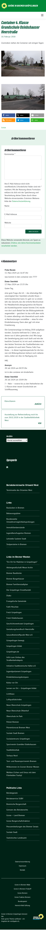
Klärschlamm (23, 402)
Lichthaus (10, 694)
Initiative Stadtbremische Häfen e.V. (21, 666)
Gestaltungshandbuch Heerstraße (20, 629)
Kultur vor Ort (12, 682)
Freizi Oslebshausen (14, 618)
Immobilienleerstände (15, 527)
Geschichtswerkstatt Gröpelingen (20, 623)
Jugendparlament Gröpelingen (18, 671)
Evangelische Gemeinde (16, 601)
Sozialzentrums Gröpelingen (18, 738)
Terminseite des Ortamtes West (19, 490)
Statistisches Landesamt (16, 838)
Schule (3, 128)
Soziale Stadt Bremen (15, 733)
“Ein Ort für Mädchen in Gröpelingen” (21, 562)
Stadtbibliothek (12, 750)
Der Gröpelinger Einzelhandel (18, 590)
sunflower (17, 919)
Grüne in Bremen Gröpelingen (23, 5)
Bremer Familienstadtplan (17, 584)
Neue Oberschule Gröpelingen (18, 705)
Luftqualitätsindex (14, 699)
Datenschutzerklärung (21, 201)
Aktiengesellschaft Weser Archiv (19, 567)
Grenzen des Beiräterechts (17, 809)
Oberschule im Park (14, 716)
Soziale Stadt (11, 832)
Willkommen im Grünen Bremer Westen (22, 767)
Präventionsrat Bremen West (18, 727)
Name (6, 206)
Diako (8, 595)
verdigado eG (14, 921)
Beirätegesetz (12, 793)
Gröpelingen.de (12, 651)
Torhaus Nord (12, 755)
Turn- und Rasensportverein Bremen (21, 761)
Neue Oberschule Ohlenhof (17, 710)
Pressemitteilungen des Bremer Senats (22, 826)
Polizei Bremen (12, 722)
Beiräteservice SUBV (14, 798)
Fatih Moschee (12, 607)
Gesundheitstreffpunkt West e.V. (19, 635)
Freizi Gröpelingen (14, 612)
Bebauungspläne (13, 513)
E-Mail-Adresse (10, 214)
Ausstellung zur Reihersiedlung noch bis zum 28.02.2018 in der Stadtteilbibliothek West (23, 418)
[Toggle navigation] (42, 15)
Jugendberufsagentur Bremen (18, 533)
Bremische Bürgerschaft (16, 804)
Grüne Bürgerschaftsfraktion (18, 821)
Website (7, 222)
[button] (8, 115)
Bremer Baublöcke (14, 573)
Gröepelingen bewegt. (15, 640)
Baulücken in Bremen (15, 507)
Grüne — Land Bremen (15, 815)
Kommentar (9, 154)
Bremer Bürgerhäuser (15, 578)
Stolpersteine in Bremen (16, 544)
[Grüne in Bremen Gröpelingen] (4, 5)
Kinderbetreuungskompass (17, 677)
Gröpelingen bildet (14, 646)
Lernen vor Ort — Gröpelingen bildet (21, 688)
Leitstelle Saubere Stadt (16, 538)
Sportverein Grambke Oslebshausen (21, 744)
